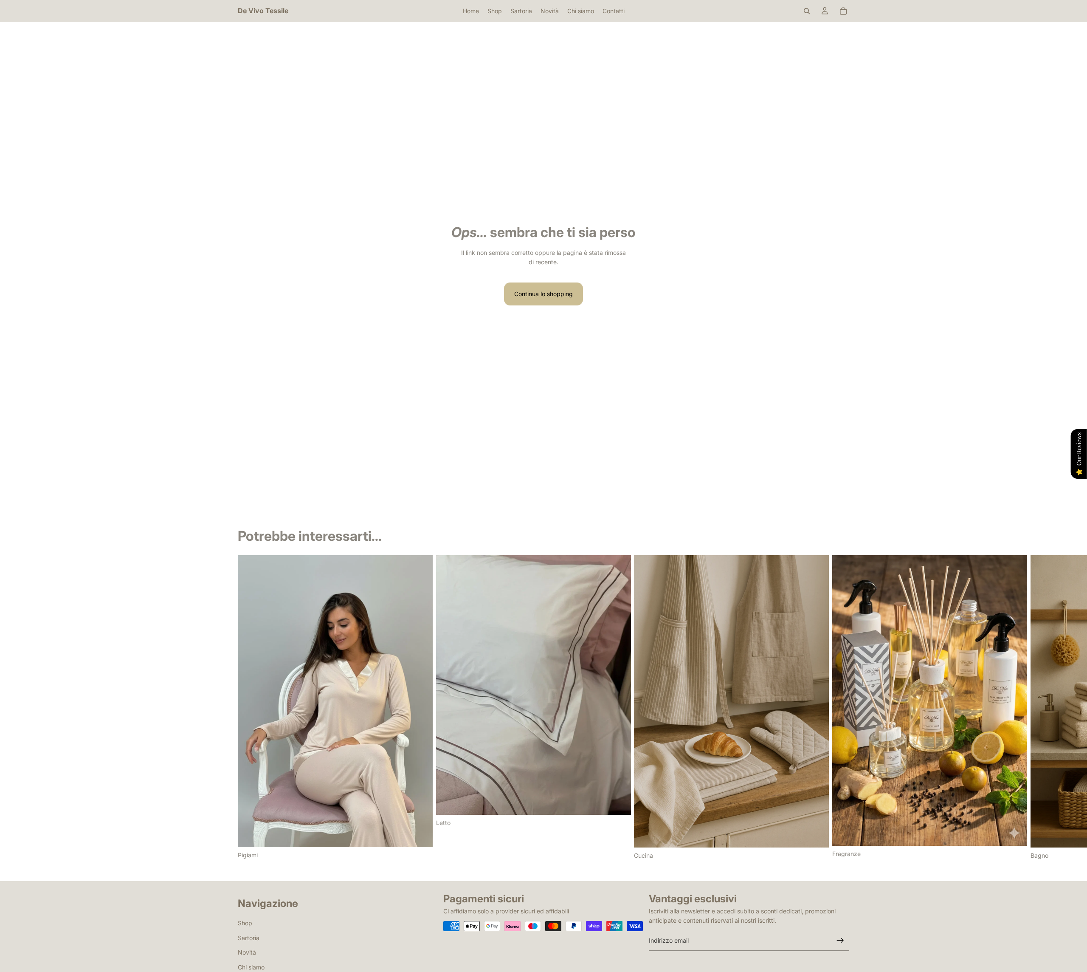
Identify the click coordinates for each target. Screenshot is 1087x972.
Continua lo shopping (543, 293)
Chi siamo (251, 966)
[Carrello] (843, 11)
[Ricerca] (806, 11)
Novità (247, 952)
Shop (245, 923)
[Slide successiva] (840, 707)
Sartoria (248, 937)
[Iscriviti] (840, 940)
